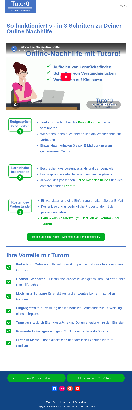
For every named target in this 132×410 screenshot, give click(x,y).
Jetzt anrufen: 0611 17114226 (95, 378)
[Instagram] (62, 388)
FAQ (48, 402)
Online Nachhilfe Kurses (93, 180)
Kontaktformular (89, 122)
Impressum (67, 402)
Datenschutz (80, 402)
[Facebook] (54, 388)
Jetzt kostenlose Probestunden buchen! (36, 378)
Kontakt (55, 402)
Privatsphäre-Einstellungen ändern (79, 406)
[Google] (70, 388)
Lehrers (69, 186)
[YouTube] (77, 388)
